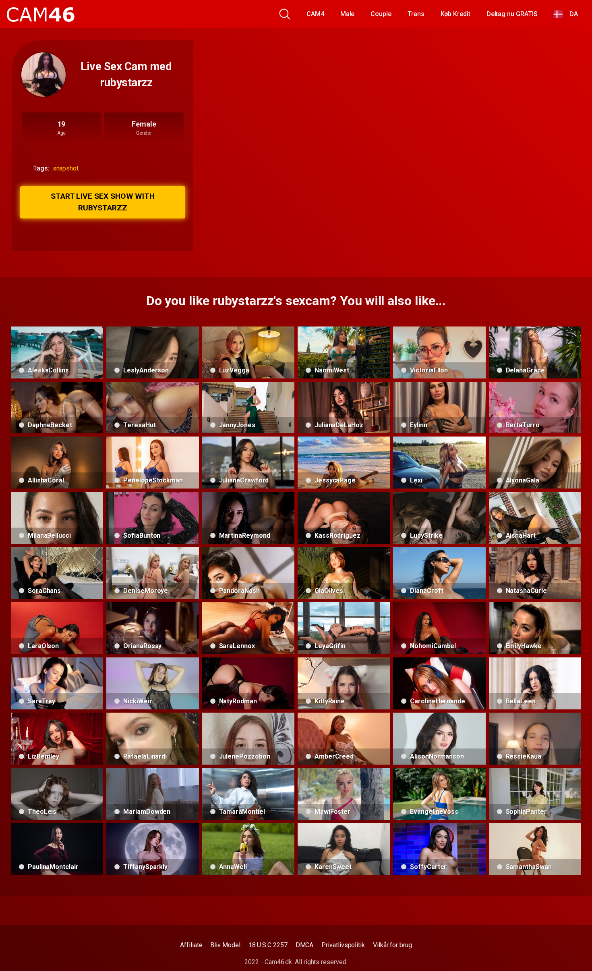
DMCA (305, 945)
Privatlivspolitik (343, 945)
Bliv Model (225, 945)
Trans (416, 14)
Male (347, 14)
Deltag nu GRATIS (512, 14)
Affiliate (191, 945)
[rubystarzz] (43, 74)
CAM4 (315, 14)
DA (570, 14)
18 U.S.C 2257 (268, 945)
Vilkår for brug (392, 945)
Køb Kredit (455, 14)
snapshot (66, 168)
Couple (381, 14)
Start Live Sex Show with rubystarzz (103, 201)
